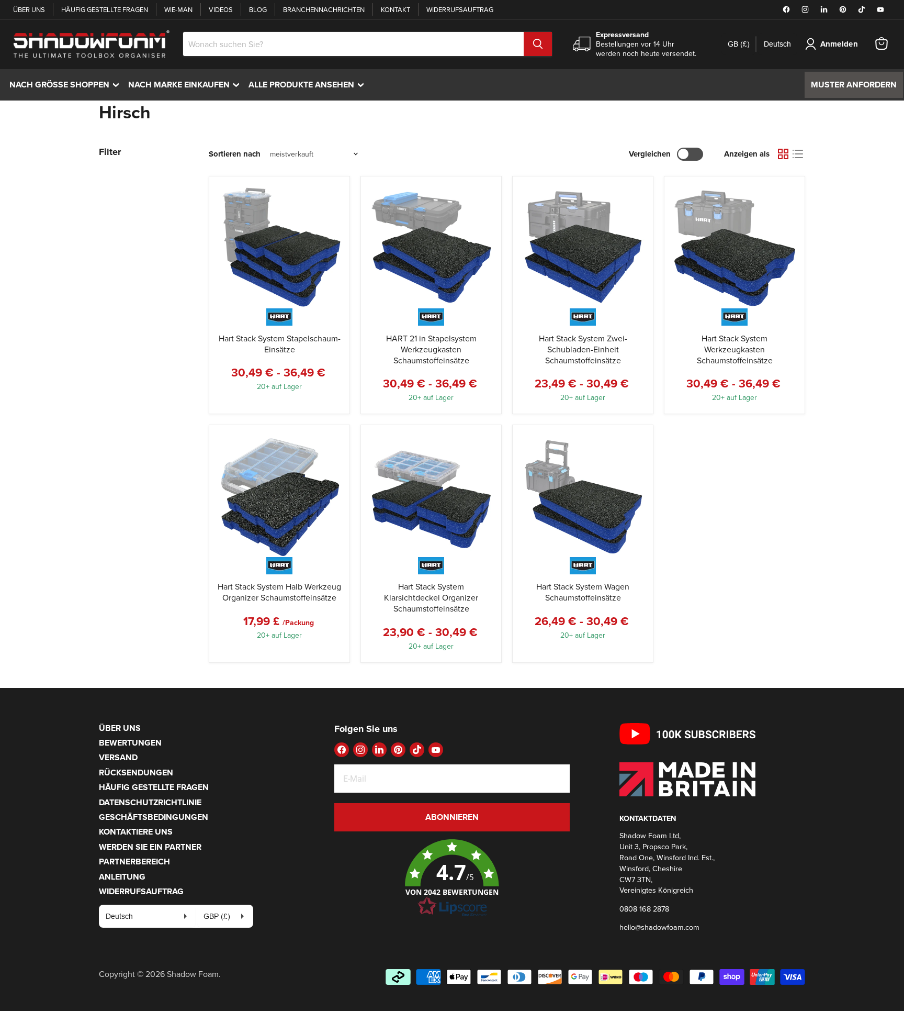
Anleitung (122, 877)
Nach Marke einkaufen (186, 85)
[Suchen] (538, 44)
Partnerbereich (134, 862)
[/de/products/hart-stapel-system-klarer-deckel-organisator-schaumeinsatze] (431, 495)
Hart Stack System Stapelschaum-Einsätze (280, 343)
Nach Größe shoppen (66, 85)
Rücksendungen (136, 772)
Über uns (29, 9)
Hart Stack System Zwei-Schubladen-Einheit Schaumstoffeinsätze (583, 349)
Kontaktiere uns (136, 832)
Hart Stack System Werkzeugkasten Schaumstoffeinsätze (735, 349)
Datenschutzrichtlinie (150, 802)
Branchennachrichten (324, 9)
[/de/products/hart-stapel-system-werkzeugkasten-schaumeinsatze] (734, 246)
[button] (452, 878)
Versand (118, 757)
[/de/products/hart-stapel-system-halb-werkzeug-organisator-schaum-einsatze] (279, 495)
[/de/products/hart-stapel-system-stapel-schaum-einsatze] (279, 246)
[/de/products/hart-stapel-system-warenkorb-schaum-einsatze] (583, 495)
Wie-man (178, 9)
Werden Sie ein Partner (150, 847)
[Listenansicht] (797, 154)
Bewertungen (130, 743)
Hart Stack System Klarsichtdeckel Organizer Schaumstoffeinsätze (431, 597)
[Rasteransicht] (783, 154)
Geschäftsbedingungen (153, 817)
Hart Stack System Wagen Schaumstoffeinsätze (582, 592)
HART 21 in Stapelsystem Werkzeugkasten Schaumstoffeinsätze (431, 349)
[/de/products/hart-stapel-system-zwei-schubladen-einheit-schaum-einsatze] (583, 246)
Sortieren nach (235, 154)
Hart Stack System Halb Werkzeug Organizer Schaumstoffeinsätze (279, 592)
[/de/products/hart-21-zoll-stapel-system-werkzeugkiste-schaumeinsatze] (431, 246)
